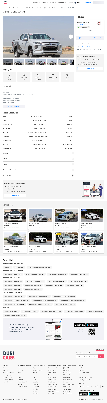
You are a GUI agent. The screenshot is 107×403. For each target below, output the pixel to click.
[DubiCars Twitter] (99, 386)
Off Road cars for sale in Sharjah (74, 311)
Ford (34, 380)
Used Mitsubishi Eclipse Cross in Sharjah (71, 300)
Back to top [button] (99, 349)
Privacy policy (7, 375)
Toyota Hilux (52, 387)
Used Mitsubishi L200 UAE (11, 274)
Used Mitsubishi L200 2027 (34, 281)
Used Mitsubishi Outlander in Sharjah (39, 304)
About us (5, 370)
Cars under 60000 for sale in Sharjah (15, 315)
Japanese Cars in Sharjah (11, 311)
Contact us (6, 368)
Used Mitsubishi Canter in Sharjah (14, 304)
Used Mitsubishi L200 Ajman (78, 274)
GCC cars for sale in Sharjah (95, 311)
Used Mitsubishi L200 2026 (12, 281)
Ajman (20, 375)
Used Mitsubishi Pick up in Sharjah (38, 296)
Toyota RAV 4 (52, 380)
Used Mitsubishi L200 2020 (32, 289)
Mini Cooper (67, 391)
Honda (35, 391)
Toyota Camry (52, 375)
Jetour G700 (66, 377)
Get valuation (90, 69)
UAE (19, 368)
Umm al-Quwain (22, 387)
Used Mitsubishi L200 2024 (77, 281)
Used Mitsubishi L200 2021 (53, 285)
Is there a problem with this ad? (91, 38)
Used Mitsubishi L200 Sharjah (56, 274)
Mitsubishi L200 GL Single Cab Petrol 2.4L (39, 267)
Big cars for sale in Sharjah (30, 311)
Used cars (81, 368)
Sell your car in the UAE (85, 377)
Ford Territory (67, 394)
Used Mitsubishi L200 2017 (74, 285)
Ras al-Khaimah (22, 382)
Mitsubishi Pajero (53, 391)
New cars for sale (84, 372)
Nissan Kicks (67, 375)
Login (98, 2)
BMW (34, 377)
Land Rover (36, 382)
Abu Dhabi (21, 370)
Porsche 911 (67, 372)
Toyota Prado (52, 372)
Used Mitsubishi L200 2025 (55, 281)
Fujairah (20, 380)
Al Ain (19, 372)
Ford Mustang (52, 382)
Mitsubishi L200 (19, 267)
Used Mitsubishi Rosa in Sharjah (64, 304)
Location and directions (86, 47)
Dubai (19, 377)
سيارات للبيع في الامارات (85, 380)
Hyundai (35, 384)
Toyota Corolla (52, 384)
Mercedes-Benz (37, 370)
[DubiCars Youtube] (91, 386)
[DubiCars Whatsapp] (102, 386)
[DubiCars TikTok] (95, 386)
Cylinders (69, 124)
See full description (13, 106)
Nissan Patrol (52, 370)
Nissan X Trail (67, 387)
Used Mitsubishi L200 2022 (32, 285)
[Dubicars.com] (8, 355)
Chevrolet (36, 387)
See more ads (81, 24)
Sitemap (81, 365)
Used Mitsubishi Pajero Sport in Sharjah (43, 300)
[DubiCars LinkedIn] (80, 386)
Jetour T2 (66, 368)
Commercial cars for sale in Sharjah (51, 311)
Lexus (34, 375)
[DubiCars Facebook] (84, 386)
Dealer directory (7, 382)
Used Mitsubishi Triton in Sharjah (13, 296)
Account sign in (7, 377)
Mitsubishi (7, 267)
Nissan (35, 372)
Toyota (35, 368)
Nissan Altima (52, 377)
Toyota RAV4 (67, 389)
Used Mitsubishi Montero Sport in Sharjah (16, 300)
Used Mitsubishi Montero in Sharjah (63, 296)
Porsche (35, 394)
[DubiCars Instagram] (87, 386)
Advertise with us (8, 380)
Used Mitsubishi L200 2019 (12, 289)
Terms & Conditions (8, 372)
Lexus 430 (51, 394)
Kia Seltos (66, 382)
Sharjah (20, 384)
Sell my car (88, 2)
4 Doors (69, 136)
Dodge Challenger (68, 384)
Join (101, 356)
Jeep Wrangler (52, 389)
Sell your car (15, 195)
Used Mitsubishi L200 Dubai (33, 274)
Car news (81, 375)
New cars (81, 370)
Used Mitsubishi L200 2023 (12, 285)
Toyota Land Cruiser (54, 368)
